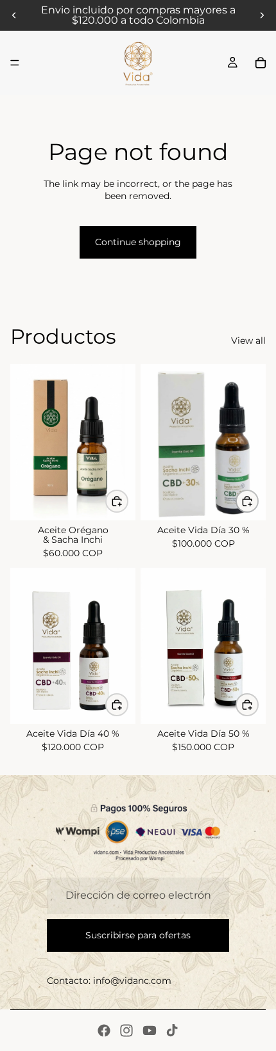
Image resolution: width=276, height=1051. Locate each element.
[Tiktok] (172, 1030)
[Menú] (15, 62)
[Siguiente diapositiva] (262, 15)
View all (248, 340)
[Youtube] (149, 1030)
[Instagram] (126, 1030)
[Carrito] (260, 63)
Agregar (127, 501)
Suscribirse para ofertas (138, 935)
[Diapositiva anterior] (14, 15)
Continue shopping (138, 242)
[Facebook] (104, 1030)
